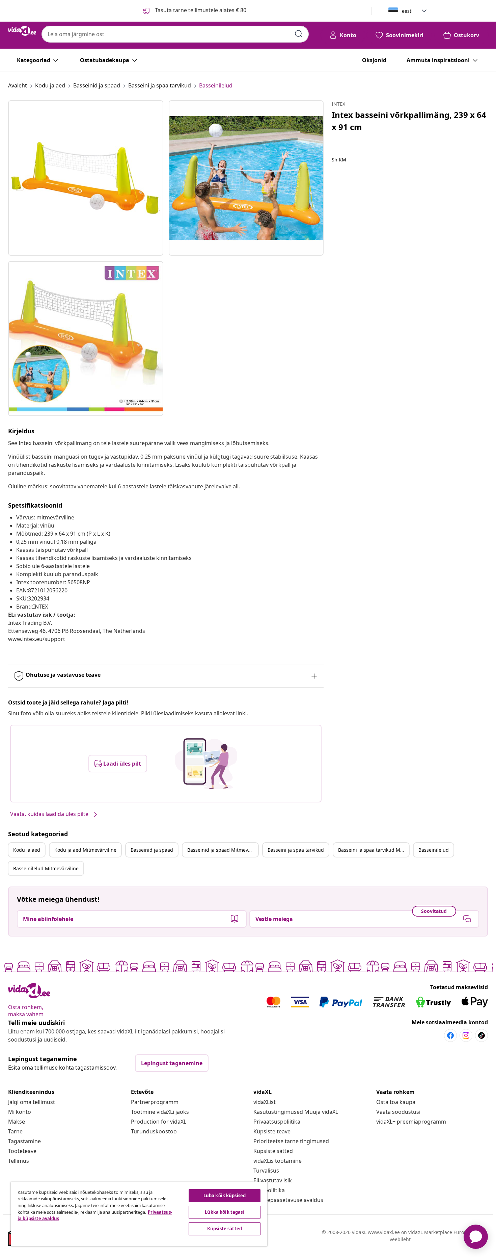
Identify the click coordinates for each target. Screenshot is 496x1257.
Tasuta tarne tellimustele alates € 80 (200, 10)
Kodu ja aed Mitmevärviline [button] (85, 850)
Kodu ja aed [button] (26, 850)
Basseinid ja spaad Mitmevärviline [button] (222, 850)
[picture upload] (206, 764)
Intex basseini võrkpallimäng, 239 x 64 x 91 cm (409, 120)
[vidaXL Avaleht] (22, 31)
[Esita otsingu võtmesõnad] (298, 33)
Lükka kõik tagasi (224, 1212)
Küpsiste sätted (273, 1151)
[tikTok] (481, 1035)
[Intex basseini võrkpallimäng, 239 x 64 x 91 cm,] (86, 178)
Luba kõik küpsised (224, 1195)
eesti (407, 11)
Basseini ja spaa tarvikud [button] (296, 850)
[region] (139, 1214)
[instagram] (466, 1035)
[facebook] (450, 1035)
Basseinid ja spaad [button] (152, 850)
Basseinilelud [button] (433, 850)
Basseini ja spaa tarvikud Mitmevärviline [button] (373, 850)
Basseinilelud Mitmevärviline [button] (46, 868)
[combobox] (175, 34)
